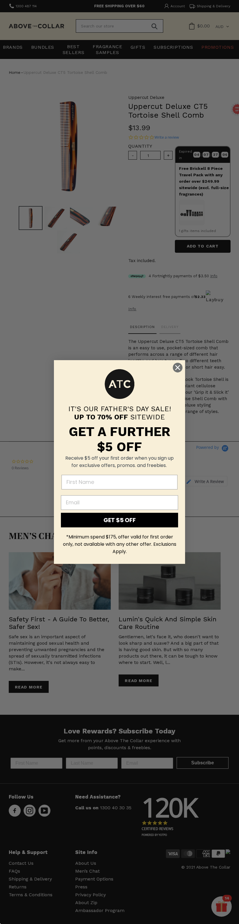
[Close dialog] (178, 367)
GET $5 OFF (119, 520)
